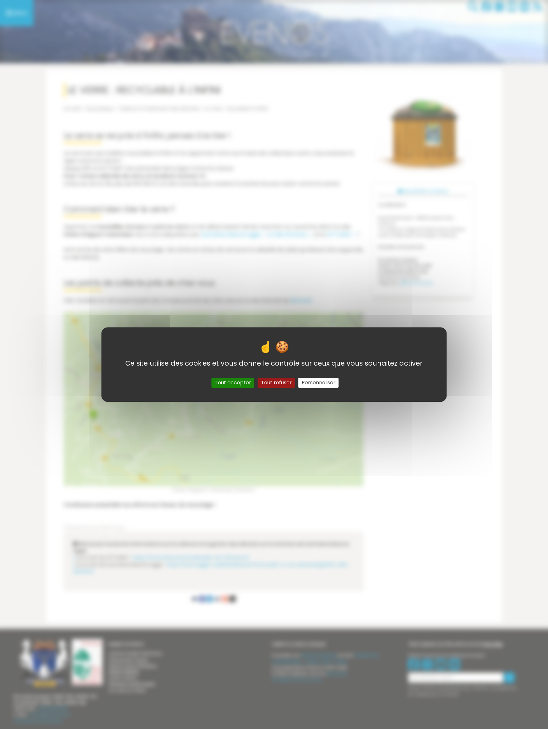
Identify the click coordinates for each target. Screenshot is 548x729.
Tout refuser (276, 382)
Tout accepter (233, 382)
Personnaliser (319, 382)
